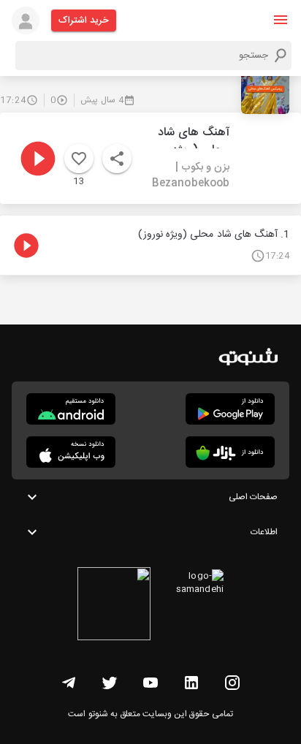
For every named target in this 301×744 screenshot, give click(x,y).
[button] (280, 20)
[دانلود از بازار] (230, 452)
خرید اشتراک (83, 20)
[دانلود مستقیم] (70, 409)
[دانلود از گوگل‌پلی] (230, 409)
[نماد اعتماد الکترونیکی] (113, 606)
